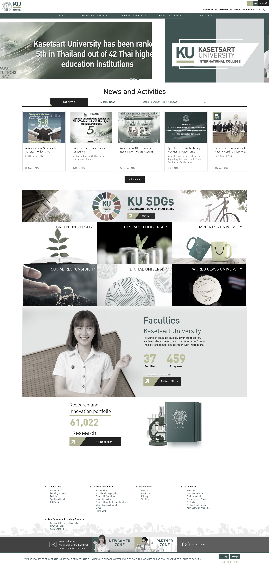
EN (255, 3)
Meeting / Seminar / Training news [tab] (159, 102)
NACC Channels (57, 526)
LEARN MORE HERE (229, 562)
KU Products (55, 502)
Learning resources (59, 493)
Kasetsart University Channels (64, 523)
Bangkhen (191, 490)
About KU (61, 15)
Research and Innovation (171, 15)
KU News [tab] (69, 102)
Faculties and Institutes (245, 10)
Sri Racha (191, 502)
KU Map (144, 496)
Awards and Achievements (95, 15)
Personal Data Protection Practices (111, 502)
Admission (208, 10)
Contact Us (204, 15)
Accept (235, 556)
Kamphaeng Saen (195, 493)
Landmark (54, 490)
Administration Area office (198, 507)
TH (250, 3)
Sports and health (58, 499)
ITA (204, 102)
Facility (53, 496)
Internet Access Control (106, 505)
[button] (131, 79)
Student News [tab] (107, 102)
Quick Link (146, 493)
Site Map (145, 499)
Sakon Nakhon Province (198, 498)
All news (134, 179)
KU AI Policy (101, 490)
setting (224, 556)
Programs (223, 10)
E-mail (99, 508)
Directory (145, 490)
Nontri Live (101, 511)
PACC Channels (57, 529)
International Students (132, 15)
